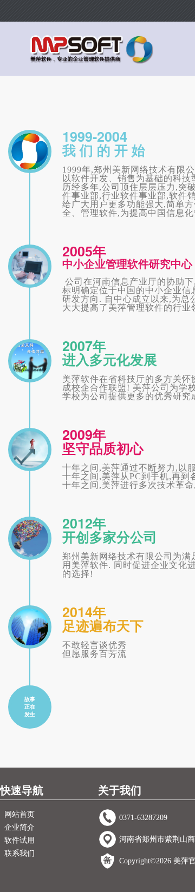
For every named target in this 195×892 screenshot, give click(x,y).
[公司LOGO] (92, 48)
